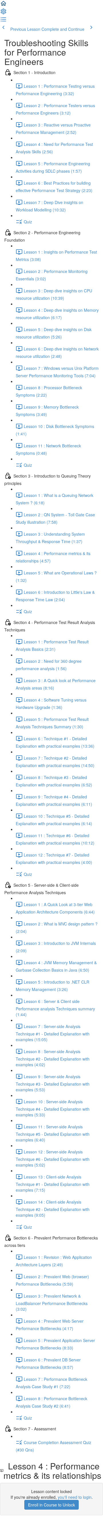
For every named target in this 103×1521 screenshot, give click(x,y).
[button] (3, 5)
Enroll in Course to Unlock (51, 1505)
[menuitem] (3, 13)
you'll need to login (75, 1497)
